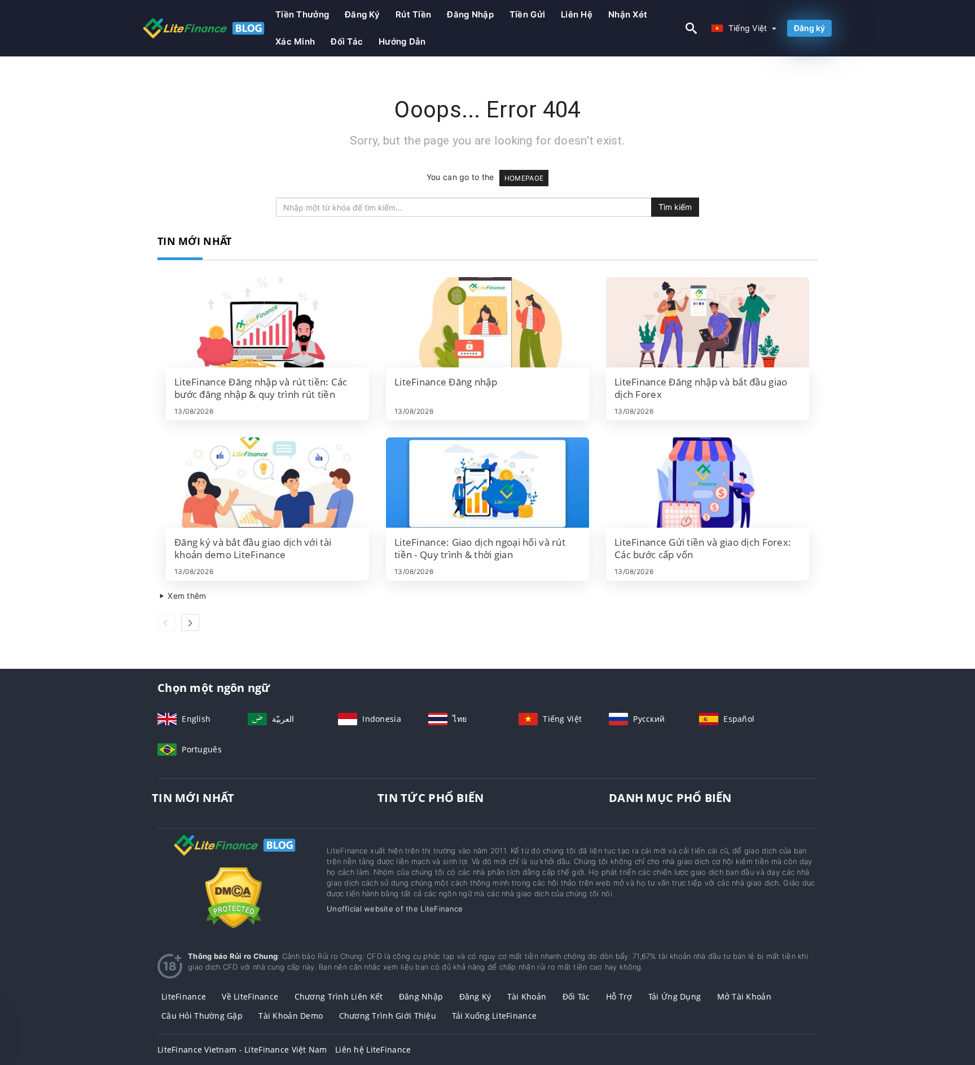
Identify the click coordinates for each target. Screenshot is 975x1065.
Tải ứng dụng (674, 996)
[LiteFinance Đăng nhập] (487, 322)
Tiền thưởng (302, 14)
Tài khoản (527, 996)
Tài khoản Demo (290, 1015)
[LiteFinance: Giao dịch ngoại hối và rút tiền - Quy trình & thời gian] (487, 482)
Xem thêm (186, 596)
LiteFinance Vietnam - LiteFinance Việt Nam (242, 1049)
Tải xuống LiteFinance (494, 1015)
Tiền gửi (527, 14)
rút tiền (413, 14)
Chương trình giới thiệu (387, 1015)
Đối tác (347, 41)
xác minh (295, 41)
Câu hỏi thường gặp (202, 1015)
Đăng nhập (470, 14)
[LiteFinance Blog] (234, 855)
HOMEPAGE (523, 178)
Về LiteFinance (250, 996)
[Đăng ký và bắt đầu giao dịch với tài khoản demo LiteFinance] (267, 482)
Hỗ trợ (619, 996)
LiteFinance (183, 996)
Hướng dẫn (402, 41)
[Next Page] (190, 622)
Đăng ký (362, 14)
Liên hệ (576, 14)
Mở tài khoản (744, 996)
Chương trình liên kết (339, 996)
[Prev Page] (166, 622)
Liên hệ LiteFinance (373, 1049)
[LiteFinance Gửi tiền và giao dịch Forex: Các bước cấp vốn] (707, 482)
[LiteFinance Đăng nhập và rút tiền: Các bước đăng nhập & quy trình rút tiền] (267, 322)
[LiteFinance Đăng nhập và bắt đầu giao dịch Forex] (707, 322)
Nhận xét (627, 14)
